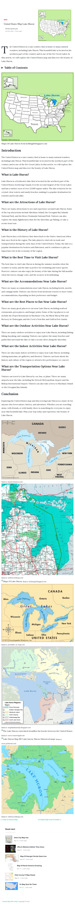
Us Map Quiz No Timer (28, 884)
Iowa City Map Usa (21, 838)
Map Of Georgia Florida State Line (33, 856)
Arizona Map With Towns (10, 901)
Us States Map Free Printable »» (49, 820)
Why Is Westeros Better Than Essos (30, 847)
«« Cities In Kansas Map (9, 820)
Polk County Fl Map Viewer (25, 875)
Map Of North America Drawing (29, 866)
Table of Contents (16, 67)
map (5, 20)
